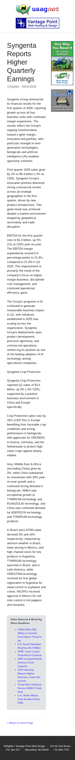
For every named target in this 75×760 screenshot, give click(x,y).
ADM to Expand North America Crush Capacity (30, 662)
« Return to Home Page (20, 722)
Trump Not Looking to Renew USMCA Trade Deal (30, 688)
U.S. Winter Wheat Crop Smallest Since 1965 (29, 699)
